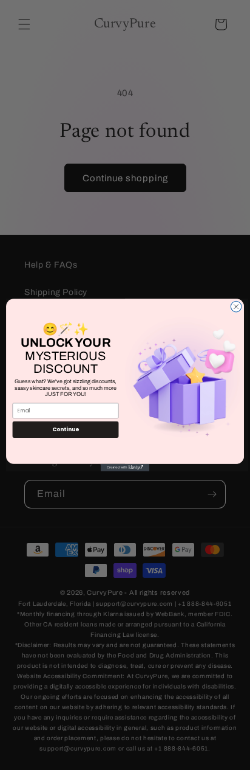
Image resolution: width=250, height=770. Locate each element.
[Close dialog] (236, 306)
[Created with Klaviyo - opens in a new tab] (125, 467)
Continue (65, 430)
